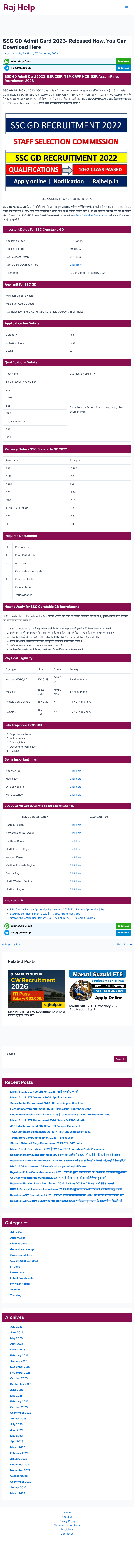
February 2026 (19, 1355)
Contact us (67, 1533)
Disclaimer (67, 1529)
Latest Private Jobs (22, 1278)
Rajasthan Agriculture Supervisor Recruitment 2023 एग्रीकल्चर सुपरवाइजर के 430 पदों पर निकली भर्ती (66, 1200)
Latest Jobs (10, 53)
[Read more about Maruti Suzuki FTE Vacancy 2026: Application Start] (97, 985)
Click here (75, 770)
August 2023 (18, 1418)
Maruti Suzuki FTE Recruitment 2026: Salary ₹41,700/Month (47, 1120)
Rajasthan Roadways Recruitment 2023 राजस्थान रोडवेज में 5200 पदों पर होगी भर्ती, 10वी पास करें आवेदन (65, 1154)
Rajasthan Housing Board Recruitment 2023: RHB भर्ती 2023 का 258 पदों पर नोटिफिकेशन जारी (62, 1183)
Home (67, 1512)
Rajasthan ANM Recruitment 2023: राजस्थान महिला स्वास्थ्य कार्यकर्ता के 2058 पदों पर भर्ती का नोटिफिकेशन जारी (67, 1195)
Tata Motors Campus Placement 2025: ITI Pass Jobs (42, 1137)
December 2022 (20, 1464)
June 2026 (17, 1332)
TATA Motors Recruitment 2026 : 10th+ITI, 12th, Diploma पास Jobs (50, 1131)
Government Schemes (24, 1260)
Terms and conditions (67, 1525)
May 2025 (16, 1395)
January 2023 (18, 1458)
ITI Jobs (15, 1266)
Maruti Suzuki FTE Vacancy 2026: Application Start (94, 1007)
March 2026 (17, 1349)
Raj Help (19, 7)
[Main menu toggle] (127, 7)
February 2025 (19, 1401)
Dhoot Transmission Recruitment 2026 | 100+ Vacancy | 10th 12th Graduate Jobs (60, 1114)
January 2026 (18, 1361)
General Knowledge (22, 1249)
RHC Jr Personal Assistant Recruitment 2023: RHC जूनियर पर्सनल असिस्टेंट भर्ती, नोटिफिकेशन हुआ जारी (66, 1189)
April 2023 (16, 1441)
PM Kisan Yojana (20, 1283)
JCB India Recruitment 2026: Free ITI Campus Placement (45, 1126)
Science (15, 1289)
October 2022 (19, 1476)
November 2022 (20, 1470)
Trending (15, 1295)
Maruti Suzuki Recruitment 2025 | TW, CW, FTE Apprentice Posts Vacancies (57, 1149)
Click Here (76, 264)
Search (11, 1053)
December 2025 (20, 1366)
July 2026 (16, 1326)
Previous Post (11, 944)
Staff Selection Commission (92, 215)
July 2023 (16, 1424)
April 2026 (16, 1343)
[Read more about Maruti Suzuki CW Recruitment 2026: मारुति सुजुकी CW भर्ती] (36, 988)
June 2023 (17, 1430)
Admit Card (17, 1232)
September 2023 (20, 1412)
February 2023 (19, 1453)
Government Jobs (21, 1255)
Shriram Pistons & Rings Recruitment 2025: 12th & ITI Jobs (46, 1143)
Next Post (124, 944)
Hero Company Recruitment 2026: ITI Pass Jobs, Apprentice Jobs (50, 1109)
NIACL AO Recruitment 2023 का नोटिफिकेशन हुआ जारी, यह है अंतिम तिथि (48, 1166)
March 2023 (17, 1447)
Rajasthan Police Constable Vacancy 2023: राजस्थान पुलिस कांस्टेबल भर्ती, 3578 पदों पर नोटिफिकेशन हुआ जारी (68, 1172)
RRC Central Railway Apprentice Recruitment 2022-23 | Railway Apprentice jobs (57, 909)
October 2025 (19, 1378)
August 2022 (18, 1487)
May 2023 (16, 1435)
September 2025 (20, 1384)
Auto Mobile (17, 1238)
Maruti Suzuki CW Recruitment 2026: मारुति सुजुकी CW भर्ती (36, 1013)
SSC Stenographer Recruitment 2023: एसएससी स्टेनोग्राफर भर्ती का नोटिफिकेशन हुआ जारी (58, 1177)
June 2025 (16, 1389)
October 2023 (19, 1407)
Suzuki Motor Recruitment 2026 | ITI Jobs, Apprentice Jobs (46, 1103)
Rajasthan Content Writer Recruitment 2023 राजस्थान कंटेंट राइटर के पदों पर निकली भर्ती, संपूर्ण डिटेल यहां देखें (68, 1160)
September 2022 (20, 1481)
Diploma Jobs (18, 1243)
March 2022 (17, 1493)
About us (67, 1516)
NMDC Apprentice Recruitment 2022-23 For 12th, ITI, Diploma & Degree (52, 917)
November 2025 (20, 1372)
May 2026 (16, 1338)
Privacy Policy (67, 1521)
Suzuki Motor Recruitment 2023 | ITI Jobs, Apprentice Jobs (45, 913)
